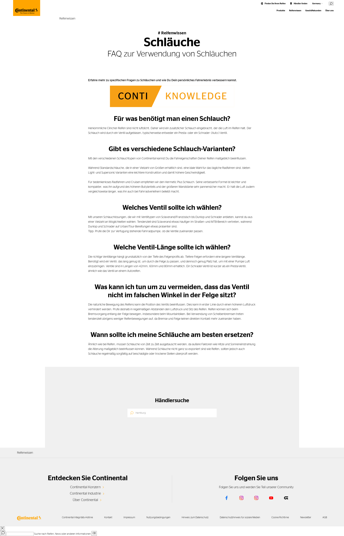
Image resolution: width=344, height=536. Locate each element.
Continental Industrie (85, 493)
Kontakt (108, 517)
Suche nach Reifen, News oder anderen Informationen (62, 534)
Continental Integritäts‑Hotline (77, 517)
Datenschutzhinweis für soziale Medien (240, 517)
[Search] (3, 533)
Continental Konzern (85, 487)
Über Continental (85, 500)
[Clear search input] (94, 533)
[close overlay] (2, 528)
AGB (325, 517)
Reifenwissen (295, 11)
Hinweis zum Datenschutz (195, 517)
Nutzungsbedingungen (158, 517)
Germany (316, 4)
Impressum (129, 517)
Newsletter (305, 517)
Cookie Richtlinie (280, 517)
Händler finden (300, 4)
